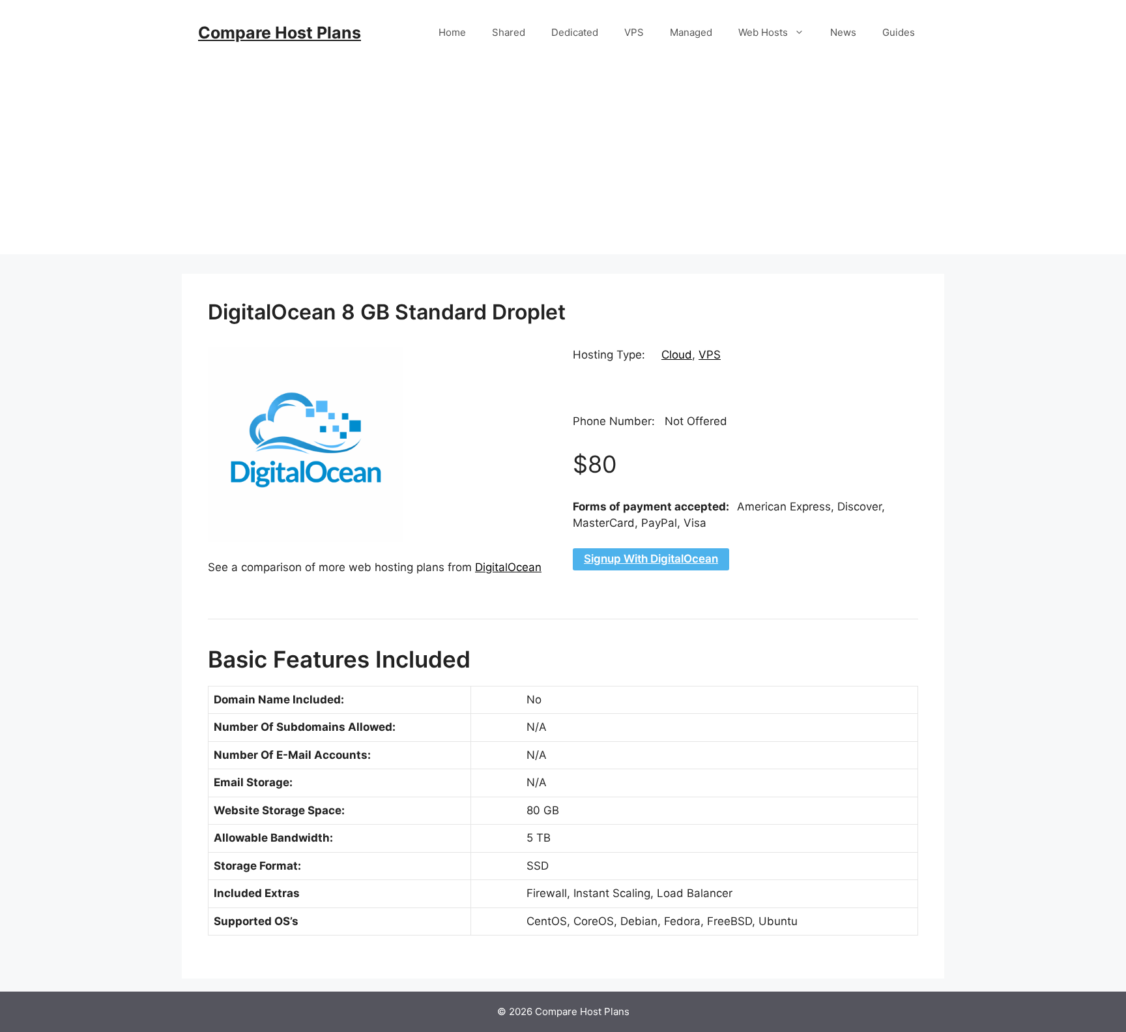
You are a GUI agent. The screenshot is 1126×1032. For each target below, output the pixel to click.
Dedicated (574, 32)
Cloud (676, 354)
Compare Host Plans (279, 32)
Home (452, 32)
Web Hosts (763, 32)
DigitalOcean (508, 567)
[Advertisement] (563, 163)
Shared (508, 32)
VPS (634, 32)
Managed (691, 32)
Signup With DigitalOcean (651, 558)
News (843, 32)
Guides (898, 32)
